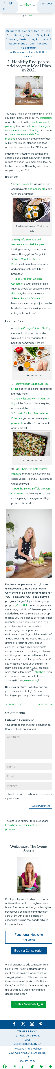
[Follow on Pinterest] (4, 9)
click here (40, 672)
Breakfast (13, 31)
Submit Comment (40, 805)
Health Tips (34, 35)
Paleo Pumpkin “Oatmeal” (28, 298)
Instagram (46, 117)
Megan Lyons (21, 52)
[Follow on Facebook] (4, 3)
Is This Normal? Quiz (28, 1004)
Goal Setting (15, 35)
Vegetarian (29, 47)
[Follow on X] (23, 1024)
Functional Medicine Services (29, 937)
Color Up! (21, 605)
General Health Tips (36, 31)
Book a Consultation (28, 950)
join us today (31, 680)
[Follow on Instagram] (10, 3)
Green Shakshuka (23, 184)
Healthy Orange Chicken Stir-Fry (32, 328)
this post (16, 293)
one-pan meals (36, 188)
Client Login (46, 3)
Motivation (26, 39)
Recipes (42, 43)
